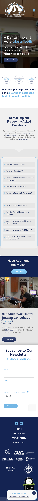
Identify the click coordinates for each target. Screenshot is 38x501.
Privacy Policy (19, 438)
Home (19, 429)
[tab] (19, 205)
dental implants (28, 133)
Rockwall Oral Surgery (12, 135)
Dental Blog (19, 434)
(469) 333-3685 (11, 330)
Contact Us (19, 443)
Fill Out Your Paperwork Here (19, 497)
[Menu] (33, 10)
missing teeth (23, 139)
